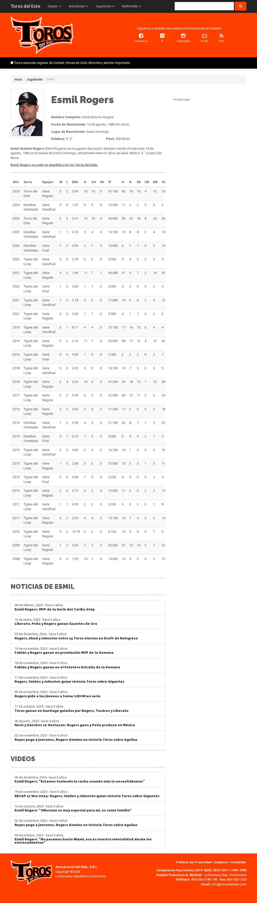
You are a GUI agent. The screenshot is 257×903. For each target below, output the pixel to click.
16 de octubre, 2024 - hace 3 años (73, 808)
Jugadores (34, 79)
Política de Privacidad (194, 862)
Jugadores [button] (103, 6)
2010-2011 (221, 870)
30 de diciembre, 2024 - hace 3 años (76, 636)
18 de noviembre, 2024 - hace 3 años (67, 665)
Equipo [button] (53, 6)
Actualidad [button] (77, 6)
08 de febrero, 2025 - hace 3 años (55, 607)
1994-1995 (238, 870)
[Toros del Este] (42, 35)
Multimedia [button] (130, 6)
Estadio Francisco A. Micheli (179, 875)
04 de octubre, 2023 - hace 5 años (83, 839)
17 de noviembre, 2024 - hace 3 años (69, 680)
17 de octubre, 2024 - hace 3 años (71, 709)
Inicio (18, 79)
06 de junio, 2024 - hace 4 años (75, 723)
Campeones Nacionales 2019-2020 (183, 870)
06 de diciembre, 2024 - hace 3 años (80, 779)
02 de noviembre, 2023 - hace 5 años (76, 737)
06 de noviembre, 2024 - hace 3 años (57, 694)
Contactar (238, 862)
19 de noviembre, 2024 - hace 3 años (64, 651)
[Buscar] (240, 6)
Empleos (221, 862)
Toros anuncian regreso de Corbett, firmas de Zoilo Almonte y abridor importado (72, 63)
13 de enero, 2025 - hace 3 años (56, 622)
